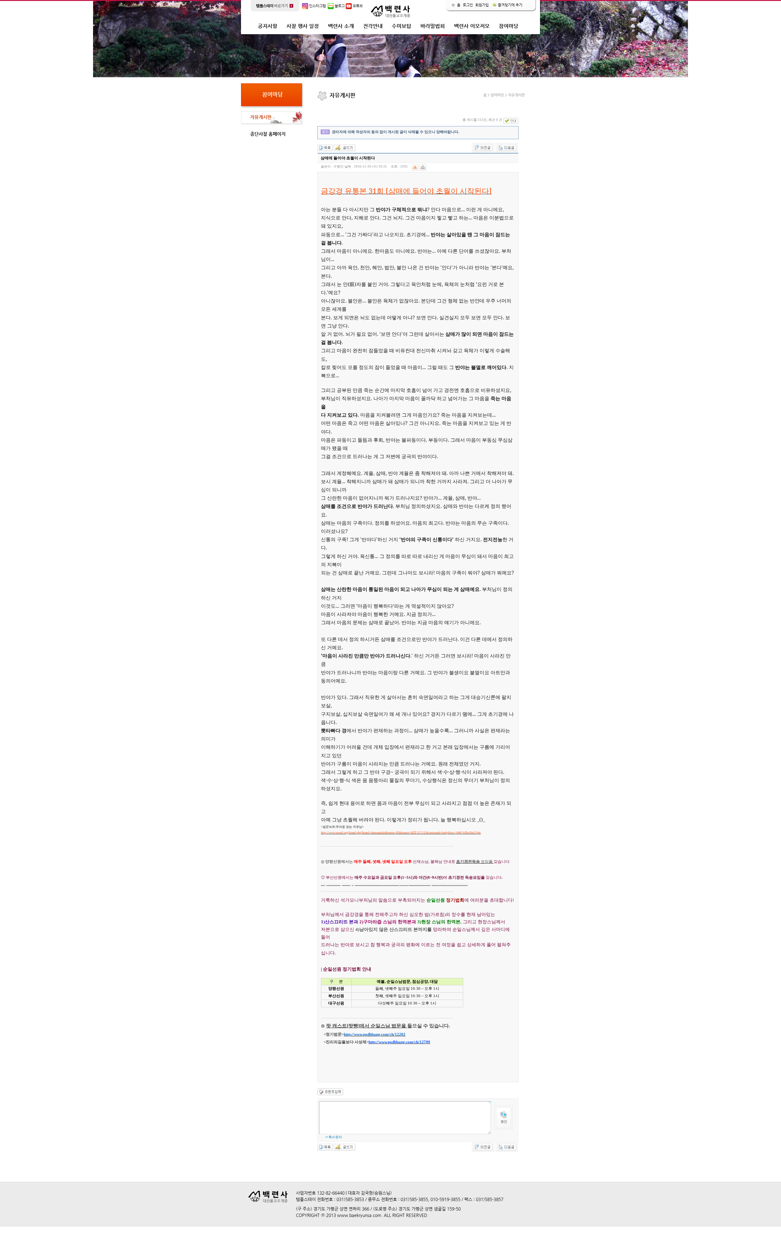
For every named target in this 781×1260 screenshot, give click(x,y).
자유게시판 (261, 117)
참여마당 (508, 26)
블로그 (339, 6)
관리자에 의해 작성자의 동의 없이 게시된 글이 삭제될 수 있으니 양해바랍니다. (395, 132)
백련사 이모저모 (472, 26)
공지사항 (267, 26)
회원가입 (482, 5)
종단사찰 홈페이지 (268, 133)
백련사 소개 (341, 26)
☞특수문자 (333, 1137)
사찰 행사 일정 (302, 26)
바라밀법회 (432, 26)
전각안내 (373, 26)
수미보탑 (401, 26)
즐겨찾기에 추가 (509, 5)
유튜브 (357, 6)
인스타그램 (317, 6)
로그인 (468, 5)
